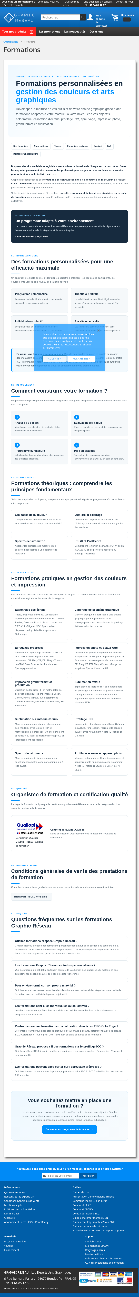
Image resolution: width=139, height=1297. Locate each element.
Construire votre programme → (33, 236)
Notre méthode (41, 146)
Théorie (58, 146)
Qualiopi (98, 146)
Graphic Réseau (11, 41)
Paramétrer (82, 358)
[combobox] (61, 17)
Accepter (55, 358)
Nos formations (20, 146)
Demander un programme (25, 154)
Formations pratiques (77, 146)
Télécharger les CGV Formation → (32, 896)
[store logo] (19, 17)
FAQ (109, 146)
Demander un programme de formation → (69, 1129)
